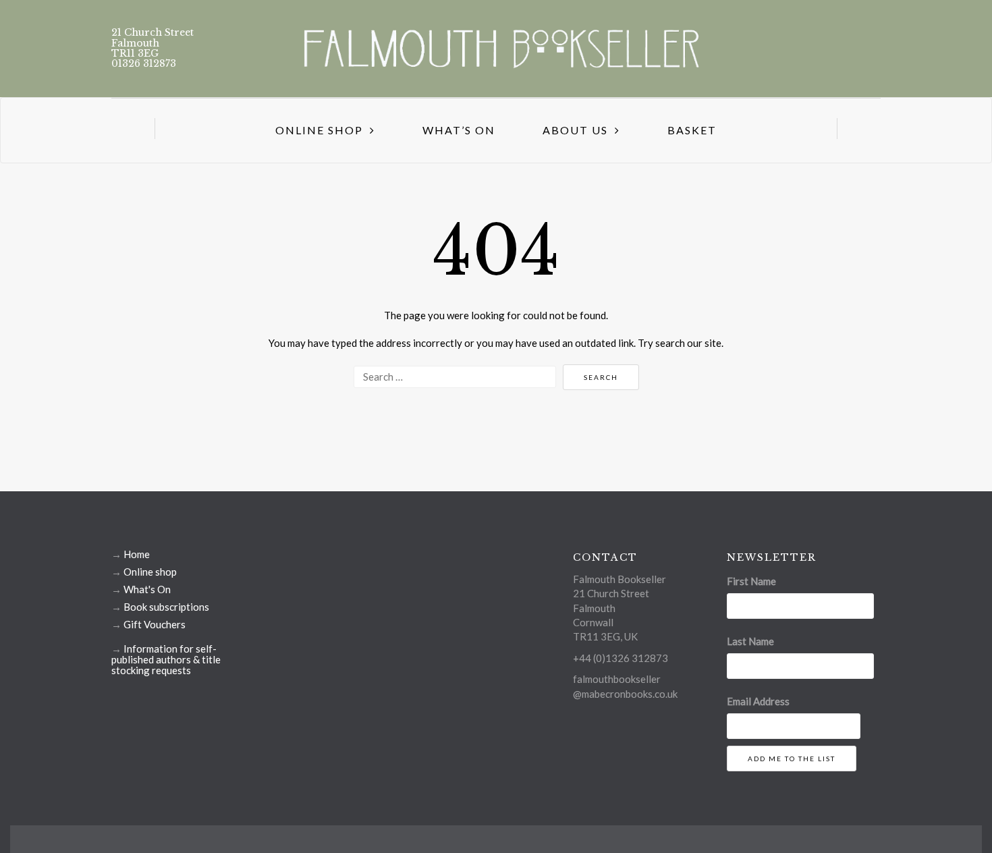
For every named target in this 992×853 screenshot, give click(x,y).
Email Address (758, 701)
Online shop (150, 572)
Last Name (750, 641)
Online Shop (319, 129)
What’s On (458, 129)
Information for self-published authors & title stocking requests (166, 659)
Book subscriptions (166, 607)
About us (575, 129)
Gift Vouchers (154, 624)
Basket (692, 129)
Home (136, 554)
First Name (751, 581)
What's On (147, 589)
